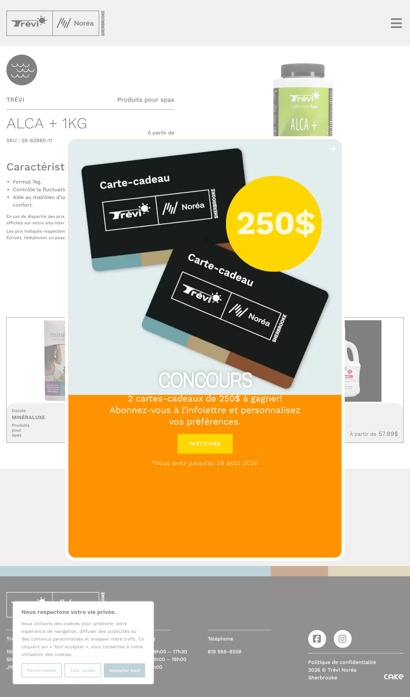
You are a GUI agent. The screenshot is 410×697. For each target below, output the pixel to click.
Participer (205, 444)
